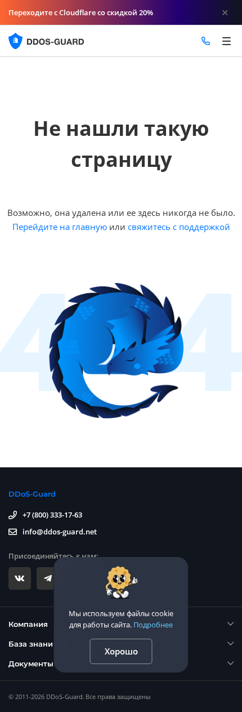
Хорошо (121, 651)
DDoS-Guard (32, 493)
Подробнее (153, 625)
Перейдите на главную (59, 226)
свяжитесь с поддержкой (179, 226)
